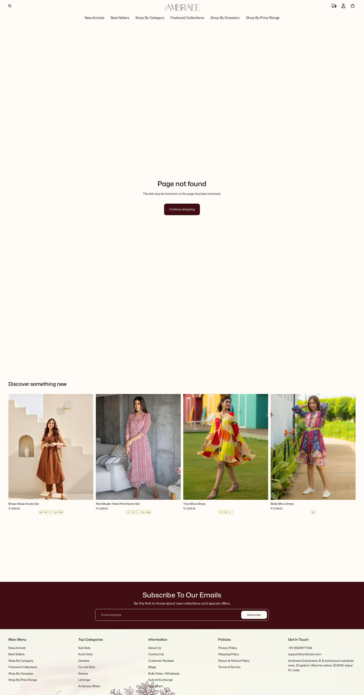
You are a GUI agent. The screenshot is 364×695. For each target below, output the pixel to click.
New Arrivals (16, 648)
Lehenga (84, 680)
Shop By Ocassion (20, 673)
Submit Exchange (160, 680)
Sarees (83, 673)
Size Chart (155, 686)
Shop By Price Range (22, 680)
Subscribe (254, 615)
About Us (154, 648)
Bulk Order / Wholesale (164, 673)
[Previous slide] (14, 447)
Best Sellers (16, 654)
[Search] (9, 6)
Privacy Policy (227, 648)
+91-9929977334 (300, 648)
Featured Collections (22, 667)
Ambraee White (89, 686)
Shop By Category (20, 661)
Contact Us (156, 654)
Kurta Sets (85, 654)
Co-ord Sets (86, 667)
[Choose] (87, 493)
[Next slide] (87, 447)
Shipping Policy (228, 654)
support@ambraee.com (304, 654)
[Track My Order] (334, 6)
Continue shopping (182, 209)
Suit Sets (84, 648)
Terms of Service (229, 667)
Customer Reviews (161, 661)
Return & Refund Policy (234, 661)
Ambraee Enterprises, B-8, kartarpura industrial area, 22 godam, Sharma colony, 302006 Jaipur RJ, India (320, 665)
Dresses (83, 661)
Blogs (152, 667)
